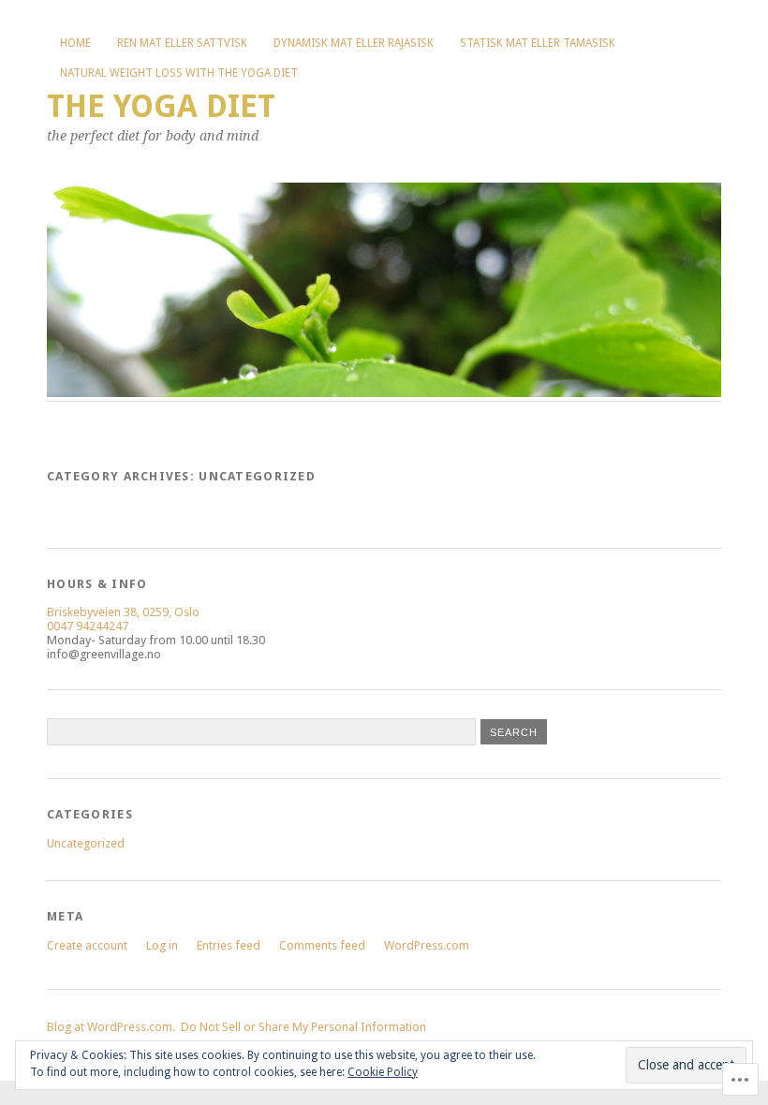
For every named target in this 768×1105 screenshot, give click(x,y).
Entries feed (228, 945)
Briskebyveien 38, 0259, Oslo (123, 612)
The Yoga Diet (161, 106)
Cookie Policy (382, 1072)
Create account (87, 945)
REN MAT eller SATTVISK (182, 43)
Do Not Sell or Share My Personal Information (303, 1027)
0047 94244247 (87, 626)
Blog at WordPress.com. (111, 1027)
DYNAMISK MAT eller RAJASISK (353, 43)
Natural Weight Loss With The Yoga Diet (179, 73)
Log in (162, 945)
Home (75, 43)
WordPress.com (426, 945)
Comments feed (322, 945)
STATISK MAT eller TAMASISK (537, 43)
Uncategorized (86, 843)
